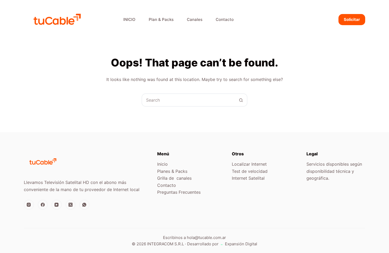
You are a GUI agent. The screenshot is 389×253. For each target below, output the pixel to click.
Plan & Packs (161, 19)
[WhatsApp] (84, 205)
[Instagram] (29, 205)
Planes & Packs (172, 171)
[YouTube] (57, 205)
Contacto (225, 19)
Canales (194, 19)
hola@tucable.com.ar (206, 237)
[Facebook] (43, 205)
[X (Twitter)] (71, 205)
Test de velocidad (250, 171)
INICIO (129, 19)
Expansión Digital (240, 243)
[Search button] (241, 100)
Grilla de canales (174, 178)
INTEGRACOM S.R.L (165, 243)
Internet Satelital (248, 178)
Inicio (162, 164)
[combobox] (188, 100)
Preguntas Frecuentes (179, 192)
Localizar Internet (249, 164)
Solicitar (352, 19)
